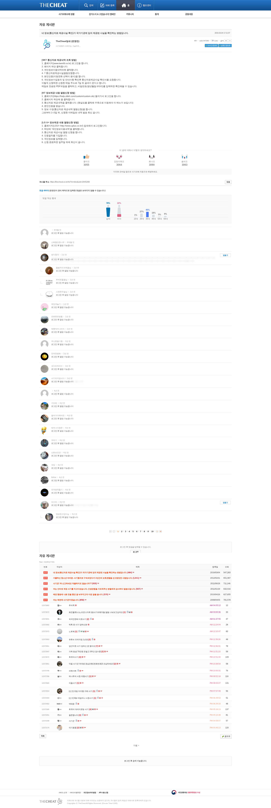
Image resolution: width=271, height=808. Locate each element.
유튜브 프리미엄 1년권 (80, 639)
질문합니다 (75, 715)
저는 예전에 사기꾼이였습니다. (69, 600)
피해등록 (107, 5)
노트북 (73, 631)
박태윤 (72, 704)
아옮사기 (74, 683)
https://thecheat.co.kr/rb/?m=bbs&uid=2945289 (70, 182)
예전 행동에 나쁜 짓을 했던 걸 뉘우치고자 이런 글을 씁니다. (81, 594)
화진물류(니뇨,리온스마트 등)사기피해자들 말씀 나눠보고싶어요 (97, 612)
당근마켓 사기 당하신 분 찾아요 (83, 646)
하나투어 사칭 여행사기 (80, 676)
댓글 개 (44, 190)
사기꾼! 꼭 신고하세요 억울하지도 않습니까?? (75, 583)
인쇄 (216, 41)
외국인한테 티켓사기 (79, 619)
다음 (135, 745)
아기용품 (74, 728)
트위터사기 (75, 657)
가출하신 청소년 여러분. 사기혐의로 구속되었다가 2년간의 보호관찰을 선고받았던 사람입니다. (96, 578)
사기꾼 (72, 721)
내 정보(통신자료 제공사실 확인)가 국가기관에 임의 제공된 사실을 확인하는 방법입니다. (92, 572)
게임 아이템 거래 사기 (84, 691)
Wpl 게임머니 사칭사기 (85, 698)
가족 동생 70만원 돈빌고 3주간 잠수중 (86, 652)
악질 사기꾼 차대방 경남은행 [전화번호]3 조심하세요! (92, 664)
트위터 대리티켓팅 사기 (80, 709)
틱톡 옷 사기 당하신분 (78, 625)
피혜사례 (73, 671)
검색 (88, 5)
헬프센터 (144, 5)
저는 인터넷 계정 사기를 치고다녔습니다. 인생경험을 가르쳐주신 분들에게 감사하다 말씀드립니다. (97, 589)
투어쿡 (72, 605)
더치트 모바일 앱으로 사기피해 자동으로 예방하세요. (135, 172)
